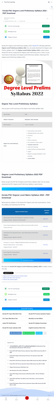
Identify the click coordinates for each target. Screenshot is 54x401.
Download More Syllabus (28, 260)
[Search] (51, 2)
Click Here (45, 219)
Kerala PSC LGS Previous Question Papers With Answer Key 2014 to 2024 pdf (28, 360)
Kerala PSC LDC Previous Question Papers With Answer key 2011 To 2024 (27, 363)
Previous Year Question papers (10, 279)
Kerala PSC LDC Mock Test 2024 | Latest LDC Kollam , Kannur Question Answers (27, 379)
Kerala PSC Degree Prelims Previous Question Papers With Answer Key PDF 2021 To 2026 (28, 384)
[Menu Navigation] (2, 2)
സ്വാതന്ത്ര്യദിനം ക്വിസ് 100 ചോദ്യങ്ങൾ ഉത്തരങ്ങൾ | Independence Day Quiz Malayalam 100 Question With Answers (27, 347)
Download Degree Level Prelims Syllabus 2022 (28, 189)
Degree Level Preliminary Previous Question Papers (15, 276)
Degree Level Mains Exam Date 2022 (11, 277)
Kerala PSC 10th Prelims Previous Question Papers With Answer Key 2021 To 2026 (28, 351)
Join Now (46, 31)
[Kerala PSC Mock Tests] (27, 398)
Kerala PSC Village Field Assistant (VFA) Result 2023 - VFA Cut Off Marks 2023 (27, 374)
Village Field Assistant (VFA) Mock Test (19, 367)
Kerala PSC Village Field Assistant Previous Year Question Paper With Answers (26, 356)
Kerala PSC (35, 46)
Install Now (46, 26)
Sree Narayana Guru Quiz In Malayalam (19, 370)
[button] (49, 2)
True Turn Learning (9, 2)
